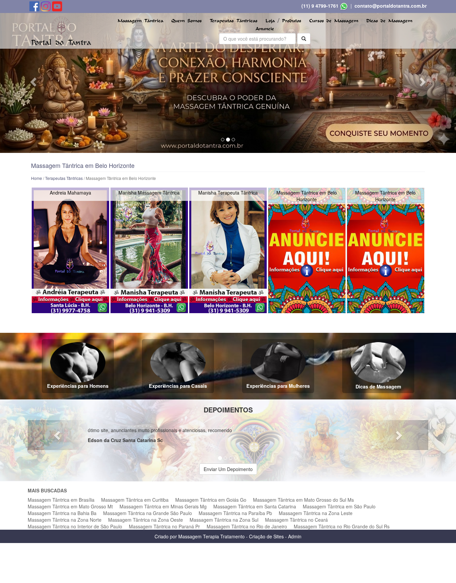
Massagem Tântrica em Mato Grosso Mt (70, 506)
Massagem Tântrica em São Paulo (339, 506)
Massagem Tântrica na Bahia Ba (62, 513)
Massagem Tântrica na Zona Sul (224, 519)
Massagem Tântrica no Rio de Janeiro (247, 526)
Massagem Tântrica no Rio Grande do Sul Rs (342, 526)
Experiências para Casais (178, 385)
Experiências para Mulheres (278, 385)
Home (36, 178)
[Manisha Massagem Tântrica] (149, 250)
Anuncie (265, 29)
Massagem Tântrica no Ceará (296, 519)
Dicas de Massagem (389, 21)
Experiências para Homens (78, 385)
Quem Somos (186, 21)
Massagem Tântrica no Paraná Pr (164, 526)
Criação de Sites (266, 536)
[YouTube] (57, 5)
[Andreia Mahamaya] (70, 250)
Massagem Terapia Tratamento (211, 536)
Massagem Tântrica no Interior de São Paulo (75, 526)
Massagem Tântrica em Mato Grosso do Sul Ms (303, 499)
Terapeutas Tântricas (233, 21)
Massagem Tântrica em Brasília (61, 499)
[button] (34, 82)
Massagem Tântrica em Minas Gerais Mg (163, 506)
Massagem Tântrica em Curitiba (135, 499)
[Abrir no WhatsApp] (344, 5)
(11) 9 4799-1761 (319, 5)
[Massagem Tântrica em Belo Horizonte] (306, 250)
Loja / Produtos (283, 21)
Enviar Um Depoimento (228, 469)
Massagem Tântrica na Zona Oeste (145, 519)
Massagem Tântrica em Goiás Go (210, 499)
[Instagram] (46, 5)
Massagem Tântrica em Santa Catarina (254, 506)
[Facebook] (35, 5)
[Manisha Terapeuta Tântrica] (227, 250)
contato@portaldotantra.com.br (391, 5)
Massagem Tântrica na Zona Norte (64, 519)
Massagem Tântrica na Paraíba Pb (235, 513)
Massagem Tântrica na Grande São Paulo (147, 513)
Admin (294, 536)
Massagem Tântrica (140, 21)
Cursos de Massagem (333, 21)
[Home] (61, 30)
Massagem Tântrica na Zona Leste (316, 513)
